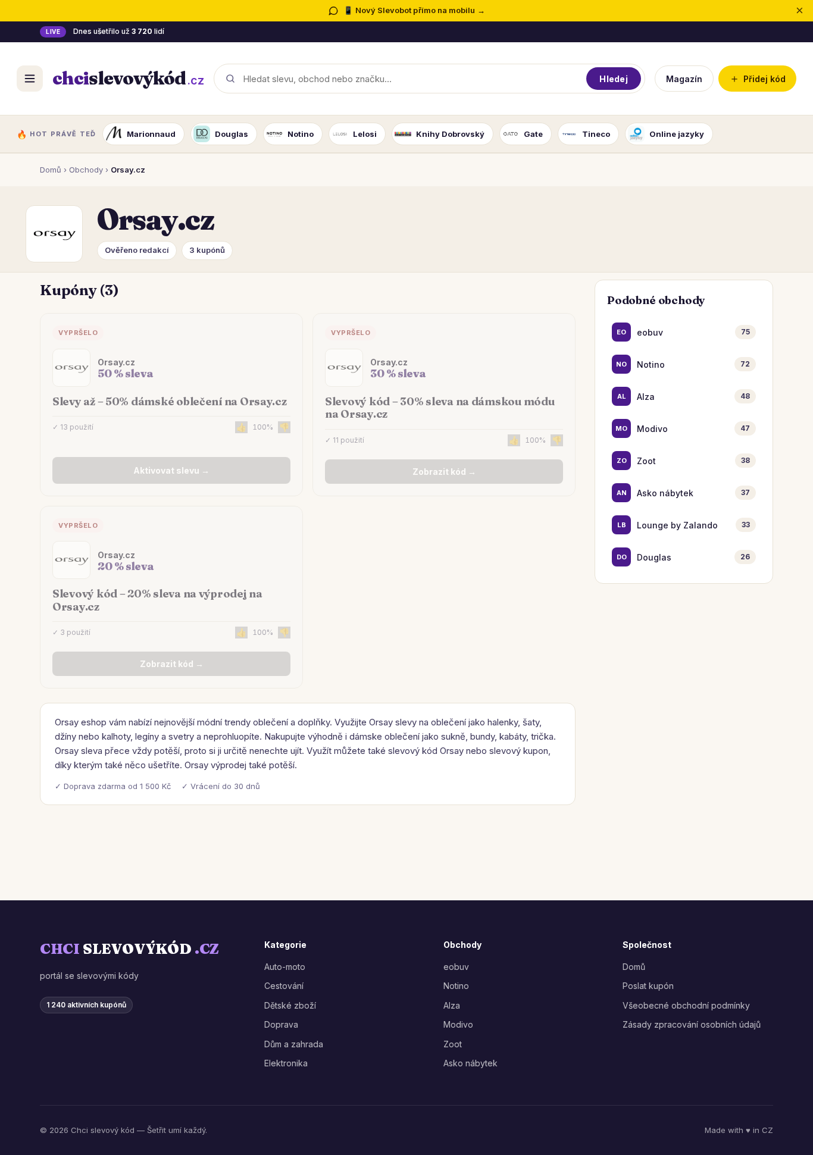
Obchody (86, 169)
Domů (50, 169)
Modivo (458, 1024)
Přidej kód (757, 78)
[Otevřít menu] (30, 78)
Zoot (452, 1044)
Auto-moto (284, 967)
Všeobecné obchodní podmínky (686, 1005)
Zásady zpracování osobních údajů (692, 1024)
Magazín (684, 78)
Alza (451, 1005)
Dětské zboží (290, 1005)
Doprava (281, 1024)
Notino (456, 986)
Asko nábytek (470, 1063)
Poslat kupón (648, 986)
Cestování (284, 986)
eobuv (456, 967)
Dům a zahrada (293, 1044)
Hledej (613, 78)
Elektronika (286, 1063)
